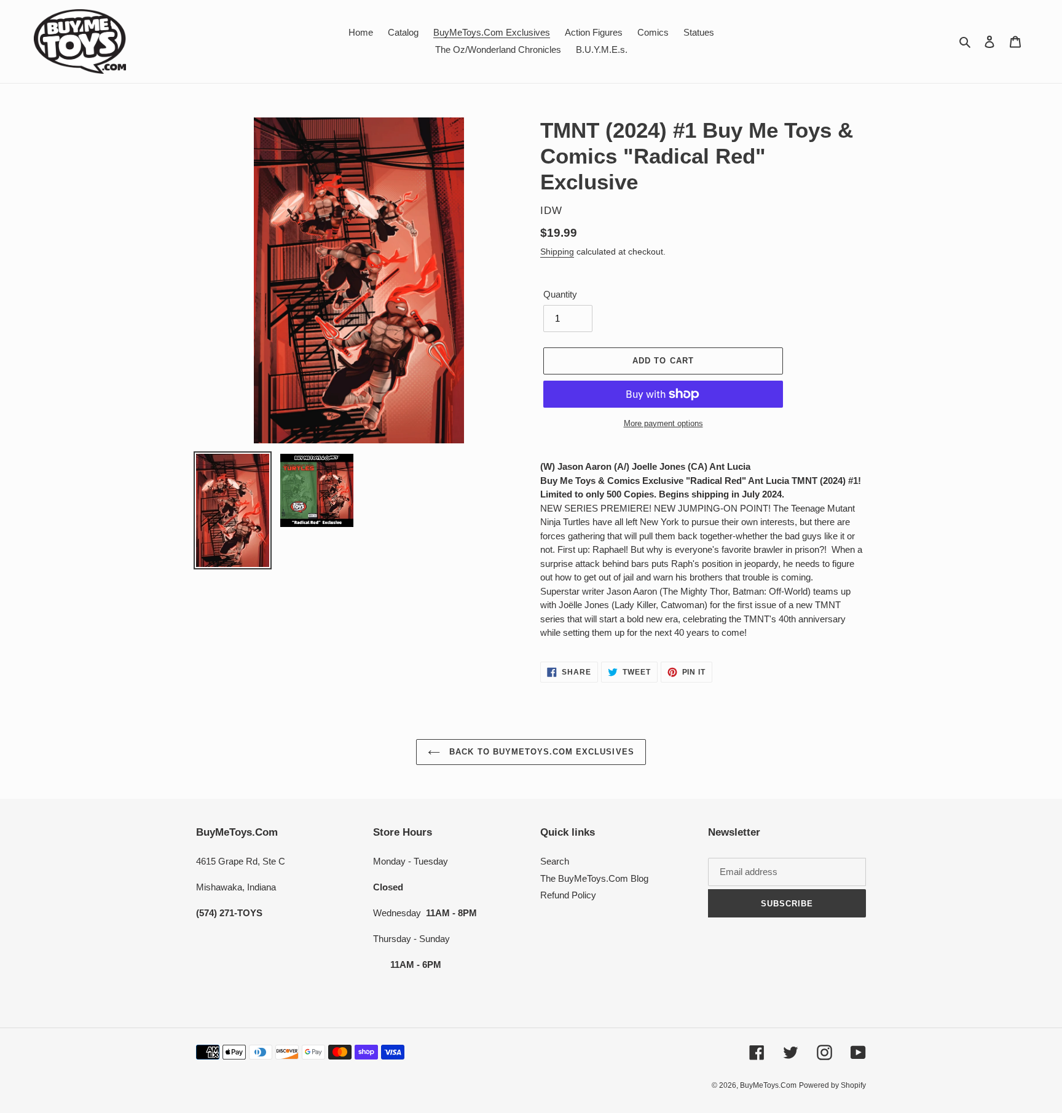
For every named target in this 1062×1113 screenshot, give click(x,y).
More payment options (663, 423)
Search (554, 861)
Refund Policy (568, 895)
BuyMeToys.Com (768, 1085)
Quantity (560, 294)
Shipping (557, 251)
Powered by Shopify (832, 1085)
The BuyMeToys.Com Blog (594, 878)
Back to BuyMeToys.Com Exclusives (540, 751)
